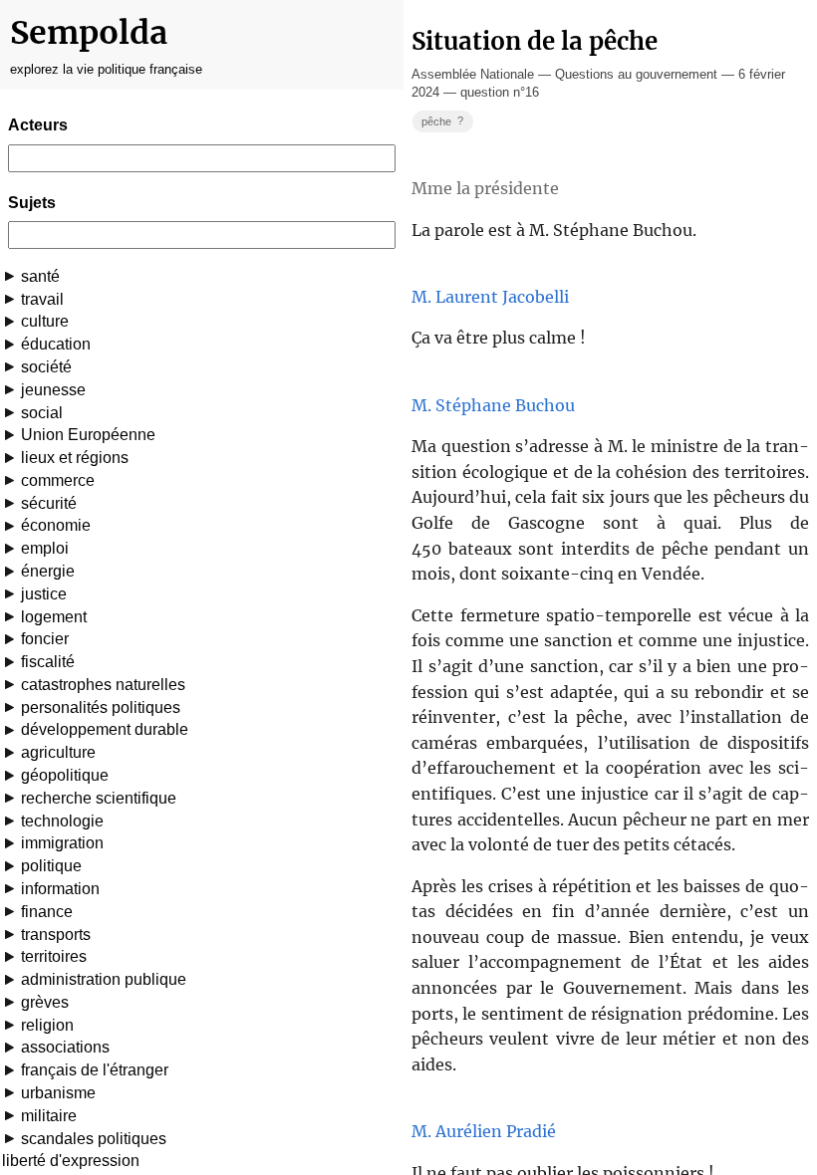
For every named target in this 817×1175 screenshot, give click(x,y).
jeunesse (53, 389)
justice (44, 594)
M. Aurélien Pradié (483, 1131)
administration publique (103, 979)
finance (47, 911)
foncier (45, 638)
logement (54, 616)
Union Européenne (88, 434)
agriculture (58, 752)
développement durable (104, 729)
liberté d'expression (70, 1160)
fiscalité (48, 661)
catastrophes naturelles (103, 684)
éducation (56, 344)
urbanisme (58, 1092)
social (42, 412)
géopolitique (65, 775)
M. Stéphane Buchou (493, 405)
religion (47, 1025)
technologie (62, 821)
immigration (62, 842)
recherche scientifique (98, 798)
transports (56, 934)
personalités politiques (100, 707)
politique (51, 865)
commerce (58, 480)
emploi (45, 548)
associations (65, 1047)
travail (42, 299)
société (46, 366)
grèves (45, 1002)
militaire (49, 1115)
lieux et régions (75, 457)
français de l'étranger (94, 1069)
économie (56, 525)
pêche (442, 121)
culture (45, 321)
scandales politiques (93, 1138)
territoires (54, 956)
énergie (48, 571)
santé (40, 276)
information (60, 888)
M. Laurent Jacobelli (490, 297)
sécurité (49, 503)
